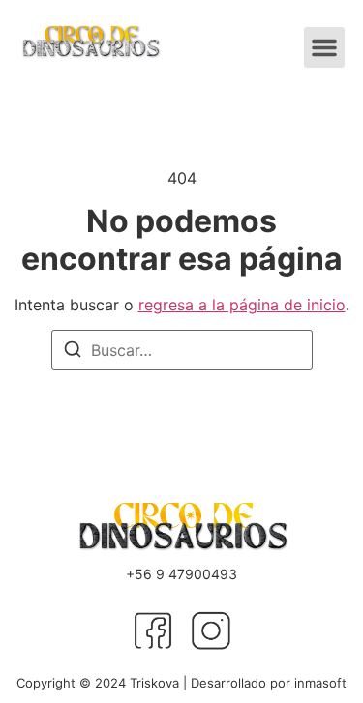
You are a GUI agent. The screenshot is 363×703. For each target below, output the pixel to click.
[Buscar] (72, 352)
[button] (324, 47)
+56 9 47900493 (181, 574)
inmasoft (320, 682)
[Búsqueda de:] (182, 350)
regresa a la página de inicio (242, 304)
